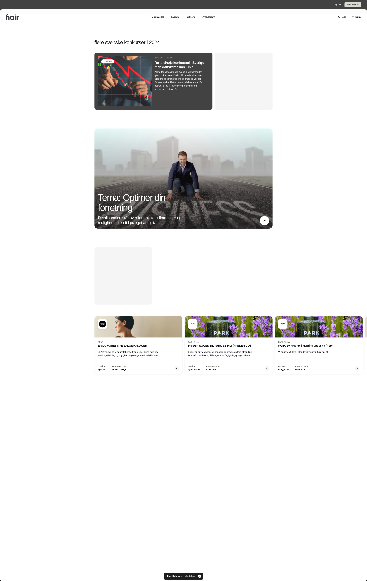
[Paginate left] (96, 178)
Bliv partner (352, 4)
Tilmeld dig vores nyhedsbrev (181, 576)
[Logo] (12, 17)
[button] (264, 220)
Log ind (337, 4)
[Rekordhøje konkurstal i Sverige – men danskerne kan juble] (153, 81)
